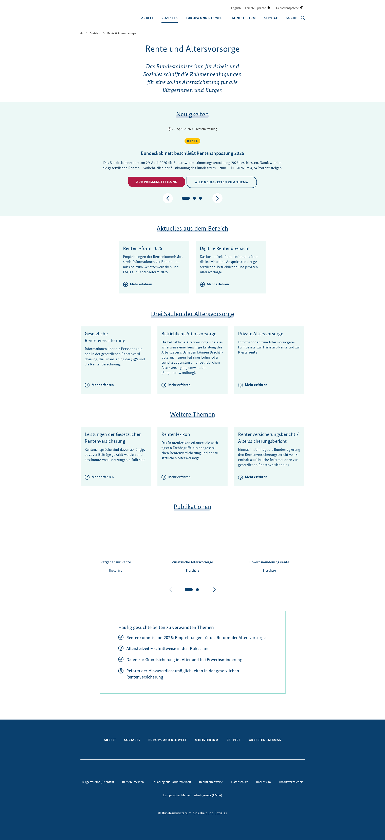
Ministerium (244, 18)
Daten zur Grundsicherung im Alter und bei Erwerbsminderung (184, 659)
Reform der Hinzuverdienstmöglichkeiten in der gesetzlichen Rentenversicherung (182, 674)
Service (271, 18)
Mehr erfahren (141, 284)
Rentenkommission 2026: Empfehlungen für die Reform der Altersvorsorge (196, 637)
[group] (192, 158)
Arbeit (147, 18)
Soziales (169, 18)
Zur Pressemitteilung (156, 182)
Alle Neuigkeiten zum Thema (221, 182)
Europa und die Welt (205, 18)
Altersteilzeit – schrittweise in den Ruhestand (168, 648)
